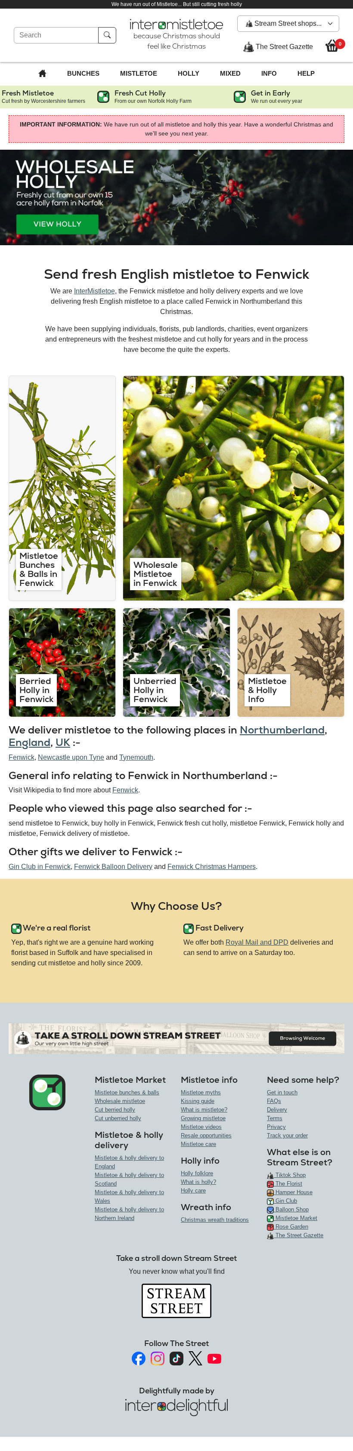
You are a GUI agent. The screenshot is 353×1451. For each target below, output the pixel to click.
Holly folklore (197, 1173)
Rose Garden (291, 1226)
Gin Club (285, 1201)
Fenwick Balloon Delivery (113, 866)
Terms (274, 1118)
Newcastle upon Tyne (71, 757)
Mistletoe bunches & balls (127, 1092)
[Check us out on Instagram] (157, 1358)
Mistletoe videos (201, 1127)
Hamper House (293, 1192)
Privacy (276, 1127)
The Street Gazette (283, 46)
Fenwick (21, 757)
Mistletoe (138, 73)
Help (306, 73)
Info (269, 73)
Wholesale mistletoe (120, 1101)
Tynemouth (136, 757)
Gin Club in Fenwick (40, 866)
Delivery (277, 1109)
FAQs (274, 1101)
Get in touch (282, 1092)
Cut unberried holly (118, 1118)
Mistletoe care (198, 1144)
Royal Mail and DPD (257, 942)
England (29, 742)
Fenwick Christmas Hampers (211, 866)
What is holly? (198, 1182)
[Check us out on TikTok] (176, 1358)
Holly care (193, 1190)
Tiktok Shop (290, 1175)
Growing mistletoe (203, 1118)
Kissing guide (197, 1101)
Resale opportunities (206, 1135)
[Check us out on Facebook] (139, 1358)
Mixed (230, 73)
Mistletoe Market (295, 1218)
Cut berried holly (115, 1109)
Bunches (83, 73)
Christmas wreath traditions (215, 1220)
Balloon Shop (291, 1209)
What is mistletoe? (204, 1109)
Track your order (287, 1135)
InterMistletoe (94, 291)
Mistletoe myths (201, 1092)
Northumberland (282, 729)
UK (63, 742)
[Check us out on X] (195, 1358)
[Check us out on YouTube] (214, 1358)
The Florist (288, 1183)
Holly (188, 73)
